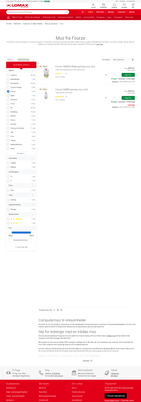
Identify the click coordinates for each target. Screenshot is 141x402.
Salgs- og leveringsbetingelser (17, 392)
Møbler (78, 17)
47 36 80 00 (56, 373)
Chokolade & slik (49, 17)
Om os (74, 388)
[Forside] (8, 18)
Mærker (132, 12)
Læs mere (99, 44)
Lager (109, 17)
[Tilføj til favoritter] (106, 75)
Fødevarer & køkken (65, 17)
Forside (8, 24)
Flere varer (129, 17)
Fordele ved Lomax (78, 392)
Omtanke (122, 1)
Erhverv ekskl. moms (112, 400)
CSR (116, 1)
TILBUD (90, 12)
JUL (82, 12)
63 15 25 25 (59, 376)
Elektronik (17, 24)
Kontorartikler (89, 17)
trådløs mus (111, 336)
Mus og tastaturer (51, 24)
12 (54, 310)
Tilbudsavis (115, 373)
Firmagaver (118, 17)
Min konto (42, 388)
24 (58, 310)
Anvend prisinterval (20, 240)
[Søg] (66, 12)
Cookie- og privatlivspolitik (15, 396)
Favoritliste (43, 392)
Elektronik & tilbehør (32, 17)
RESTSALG (100, 12)
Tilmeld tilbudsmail (116, 395)
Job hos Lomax (77, 396)
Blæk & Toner (17, 17)
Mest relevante (118, 60)
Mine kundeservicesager (47, 396)
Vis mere (86, 361)
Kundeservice (131, 1)
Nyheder (111, 12)
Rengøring (101, 17)
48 (61, 310)
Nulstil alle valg (23, 60)
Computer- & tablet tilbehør (33, 24)
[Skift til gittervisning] (132, 60)
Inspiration (121, 12)
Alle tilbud (114, 376)
